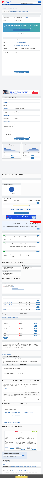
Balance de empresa (5, 461)
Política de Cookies (24, 470)
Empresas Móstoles (34, 466)
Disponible (13, 155)
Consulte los (21, 205)
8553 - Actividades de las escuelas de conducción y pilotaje (21, 45)
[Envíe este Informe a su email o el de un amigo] (40, 8)
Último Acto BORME (5, 108)
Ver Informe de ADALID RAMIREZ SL (21, 476)
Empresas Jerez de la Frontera (23, 466)
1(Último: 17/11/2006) (15, 286)
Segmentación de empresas (14, 461)
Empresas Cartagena (13, 466)
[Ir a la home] (6, 1)
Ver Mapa (27, 17)
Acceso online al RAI (26, 461)
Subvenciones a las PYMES (20, 461)
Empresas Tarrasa (18, 466)
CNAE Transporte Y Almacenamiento (7, 464)
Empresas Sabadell (29, 466)
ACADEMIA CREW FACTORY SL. (7, 397)
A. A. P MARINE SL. (5, 388)
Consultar (18, 112)
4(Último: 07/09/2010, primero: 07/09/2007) (18, 289)
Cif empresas (9, 461)
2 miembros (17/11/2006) (14, 181)
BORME (31, 461)
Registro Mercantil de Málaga (17, 49)
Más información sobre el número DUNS (21, 42)
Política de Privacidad (19, 470)
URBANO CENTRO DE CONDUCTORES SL (8, 392)
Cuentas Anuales (34, 461)
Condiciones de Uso (14, 470)
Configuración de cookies (29, 470)
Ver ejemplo (6, 447)
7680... (15, 42)
